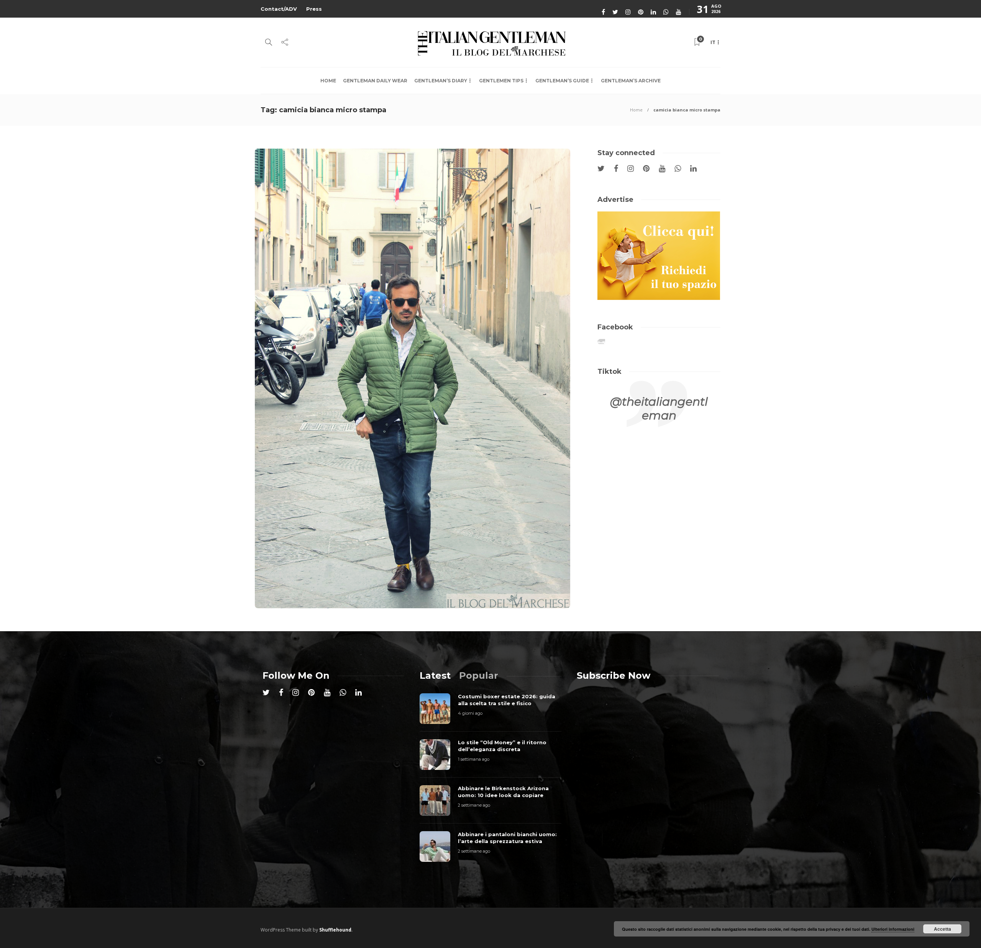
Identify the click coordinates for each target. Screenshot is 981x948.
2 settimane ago (474, 805)
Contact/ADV (279, 9)
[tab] (435, 675)
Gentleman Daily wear (375, 81)
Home (328, 81)
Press (314, 9)
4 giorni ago (470, 713)
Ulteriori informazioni (892, 929)
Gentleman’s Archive (631, 81)
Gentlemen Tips (501, 81)
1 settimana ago (473, 759)
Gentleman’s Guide (562, 81)
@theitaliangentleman (659, 408)
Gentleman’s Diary (440, 81)
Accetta (942, 928)
